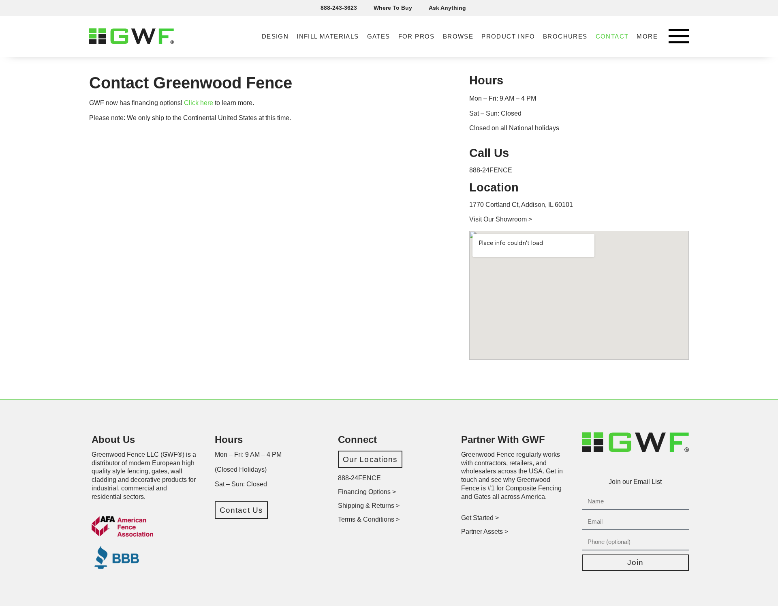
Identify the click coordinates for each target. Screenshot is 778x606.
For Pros (416, 36)
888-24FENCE (490, 170)
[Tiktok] (629, 465)
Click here (198, 102)
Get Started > (480, 517)
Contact (612, 36)
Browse (458, 36)
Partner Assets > (484, 531)
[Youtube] (653, 465)
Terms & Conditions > (369, 519)
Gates (378, 36)
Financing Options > (367, 491)
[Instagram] (617, 465)
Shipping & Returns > (369, 505)
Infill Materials (328, 36)
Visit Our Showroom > (500, 219)
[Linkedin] (641, 465)
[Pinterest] (664, 465)
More (647, 36)
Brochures (565, 36)
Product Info (508, 36)
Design (275, 36)
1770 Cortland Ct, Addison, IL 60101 (521, 204)
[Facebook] (606, 465)
